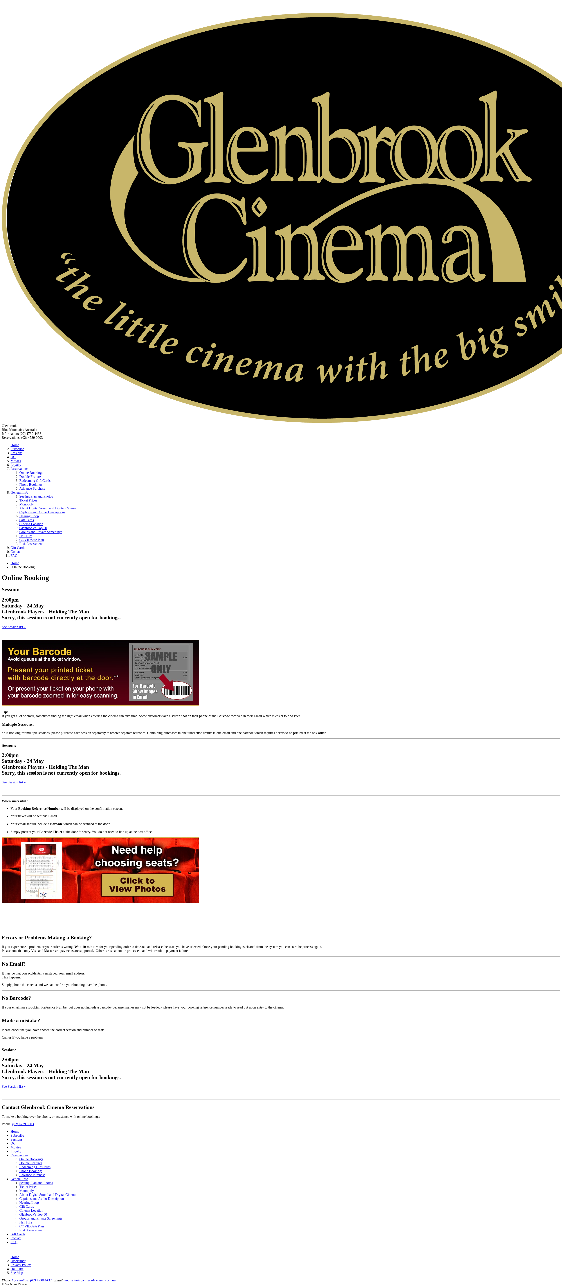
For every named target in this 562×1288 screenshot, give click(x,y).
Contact (16, 552)
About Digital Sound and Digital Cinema (47, 508)
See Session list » (14, 627)
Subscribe (17, 449)
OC (13, 457)
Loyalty (16, 465)
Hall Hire (25, 536)
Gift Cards (26, 520)
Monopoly (26, 504)
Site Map (17, 1273)
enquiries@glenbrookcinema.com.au (90, 1280)
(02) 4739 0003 (23, 1124)
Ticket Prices (28, 500)
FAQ (14, 555)
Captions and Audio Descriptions (42, 512)
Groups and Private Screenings (40, 532)
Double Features (30, 476)
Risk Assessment (31, 544)
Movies (16, 461)
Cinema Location (31, 524)
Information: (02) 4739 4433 (32, 1280)
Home (15, 445)
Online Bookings (31, 473)
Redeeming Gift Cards (34, 480)
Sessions (16, 453)
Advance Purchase (32, 488)
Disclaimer (18, 1261)
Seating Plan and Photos (36, 496)
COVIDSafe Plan (31, 540)
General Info (19, 492)
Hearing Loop (29, 516)
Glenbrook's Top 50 (33, 528)
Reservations (19, 469)
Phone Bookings (30, 484)
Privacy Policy (21, 1265)
